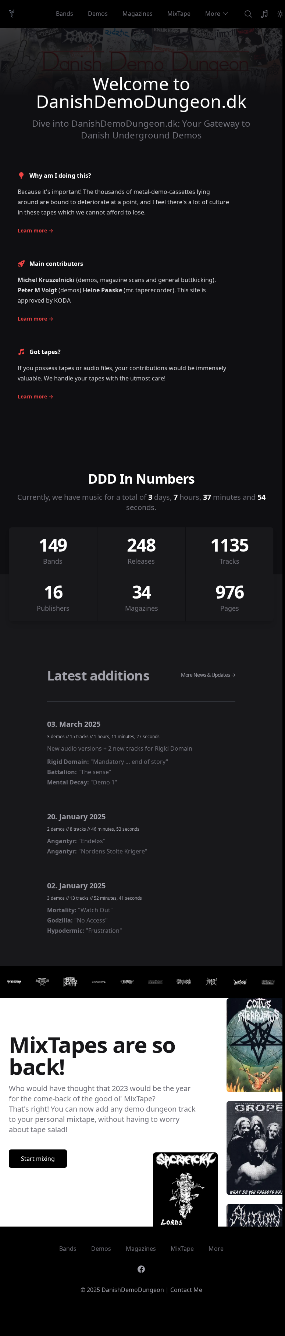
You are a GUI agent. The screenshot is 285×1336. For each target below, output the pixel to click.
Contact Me (186, 1290)
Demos (98, 14)
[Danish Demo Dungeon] (11, 13)
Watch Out (95, 910)
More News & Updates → (208, 674)
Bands (64, 14)
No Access (91, 920)
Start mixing (38, 1159)
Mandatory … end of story (129, 762)
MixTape (178, 14)
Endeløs (92, 841)
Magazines (137, 14)
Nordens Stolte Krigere (113, 851)
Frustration (104, 931)
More (212, 14)
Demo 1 (104, 782)
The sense (95, 772)
